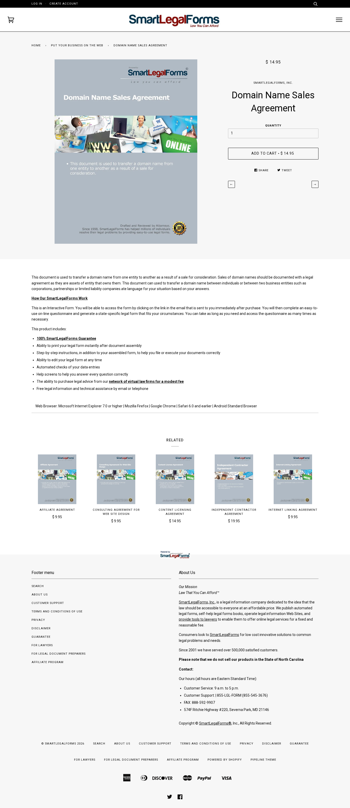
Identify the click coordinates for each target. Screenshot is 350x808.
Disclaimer (41, 628)
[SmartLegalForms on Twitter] (169, 798)
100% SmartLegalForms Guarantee (66, 338)
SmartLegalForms (224, 635)
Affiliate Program (48, 662)
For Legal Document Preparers (59, 653)
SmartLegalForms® (215, 723)
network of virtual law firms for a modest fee (146, 381)
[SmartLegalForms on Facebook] (180, 798)
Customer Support (48, 603)
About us (40, 594)
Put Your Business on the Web (77, 45)
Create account (63, 3)
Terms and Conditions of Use (57, 611)
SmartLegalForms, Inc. (273, 82)
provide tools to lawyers (198, 619)
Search (38, 586)
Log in (37, 3)
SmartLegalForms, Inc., (197, 602)
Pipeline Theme (263, 759)
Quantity (273, 125)
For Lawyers (42, 645)
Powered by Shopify (225, 759)
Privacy (38, 620)
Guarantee (41, 637)
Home (36, 45)
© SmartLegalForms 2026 (62, 743)
